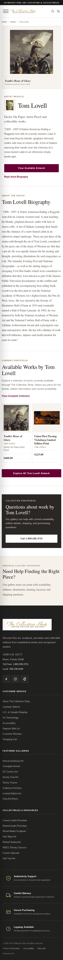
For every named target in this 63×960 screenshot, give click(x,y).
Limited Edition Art (12, 793)
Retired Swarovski (12, 842)
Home (4, 22)
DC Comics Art (10, 771)
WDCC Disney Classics (15, 847)
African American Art (13, 761)
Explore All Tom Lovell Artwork (31, 473)
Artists (13, 22)
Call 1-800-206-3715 (31, 538)
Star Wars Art (9, 836)
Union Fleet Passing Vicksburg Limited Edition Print (45, 439)
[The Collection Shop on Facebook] (6, 679)
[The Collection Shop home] (29, 11)
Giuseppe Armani (11, 766)
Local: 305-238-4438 (13, 669)
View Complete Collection (16, 396)
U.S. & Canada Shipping (15, 712)
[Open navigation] (5, 11)
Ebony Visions (10, 782)
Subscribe (41, 948)
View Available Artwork (31, 168)
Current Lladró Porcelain (15, 820)
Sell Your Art (9, 858)
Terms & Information (11, 948)
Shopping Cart (10, 739)
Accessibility (9, 723)
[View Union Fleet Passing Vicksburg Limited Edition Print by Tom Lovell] (47, 418)
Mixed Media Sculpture (14, 831)
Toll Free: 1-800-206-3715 (15, 664)
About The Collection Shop (16, 701)
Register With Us (11, 728)
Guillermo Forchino (12, 788)
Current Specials (11, 853)
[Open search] (52, 11)
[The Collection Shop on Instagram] (15, 679)
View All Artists (10, 798)
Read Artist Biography (16, 176)
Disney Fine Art (10, 777)
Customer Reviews (12, 734)
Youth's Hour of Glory (13, 438)
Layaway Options (11, 706)
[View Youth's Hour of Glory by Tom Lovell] (16, 418)
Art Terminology (11, 717)
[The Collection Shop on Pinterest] (24, 679)
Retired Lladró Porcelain (15, 826)
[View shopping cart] (58, 11)
